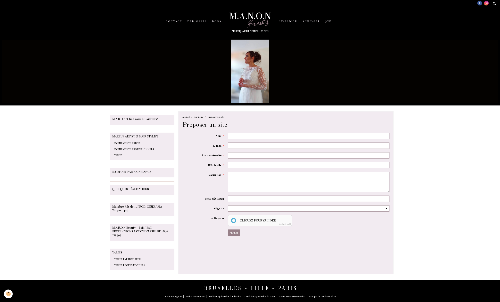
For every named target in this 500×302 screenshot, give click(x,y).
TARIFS (118, 155)
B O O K (216, 21)
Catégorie (218, 208)
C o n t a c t (173, 21)
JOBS (328, 21)
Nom (218, 135)
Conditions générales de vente (260, 296)
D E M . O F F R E (196, 21)
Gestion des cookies (194, 296)
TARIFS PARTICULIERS (127, 259)
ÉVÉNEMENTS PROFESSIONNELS (134, 149)
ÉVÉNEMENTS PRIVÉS (127, 143)
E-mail (217, 145)
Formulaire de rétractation (292, 296)
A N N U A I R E (311, 21)
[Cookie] (8, 294)
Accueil (186, 116)
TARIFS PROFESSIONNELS (129, 265)
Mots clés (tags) (214, 198)
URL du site (214, 165)
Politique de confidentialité (322, 296)
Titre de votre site (210, 155)
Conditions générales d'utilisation (224, 296)
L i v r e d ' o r (288, 21)
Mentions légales (173, 296)
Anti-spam (217, 218)
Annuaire (198, 116)
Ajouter (234, 232)
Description (214, 174)
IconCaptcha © (285, 224)
